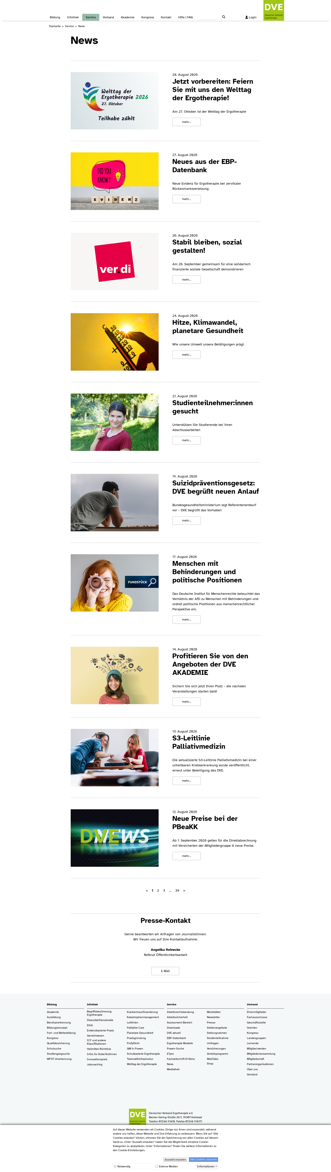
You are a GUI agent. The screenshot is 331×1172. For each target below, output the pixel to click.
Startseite (55, 26)
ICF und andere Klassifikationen (96, 1042)
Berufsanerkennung (59, 1022)
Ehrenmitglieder (256, 1012)
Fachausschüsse (257, 1017)
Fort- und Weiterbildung (61, 1033)
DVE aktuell (174, 1033)
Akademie (53, 1012)
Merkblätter (214, 1012)
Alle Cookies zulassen (203, 1159)
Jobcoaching (94, 1064)
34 (177, 890)
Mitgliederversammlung (261, 1054)
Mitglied (252, 1048)
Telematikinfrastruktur (140, 1059)
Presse (211, 1022)
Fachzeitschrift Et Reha (181, 1059)
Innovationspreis (97, 1059)
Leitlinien (132, 1022)
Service (69, 26)
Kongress (52, 1038)
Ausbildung (54, 1017)
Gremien (252, 1027)
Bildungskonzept (57, 1027)
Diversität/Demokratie (100, 1020)
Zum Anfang (325, 1166)
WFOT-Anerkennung (59, 1059)
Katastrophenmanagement (143, 1017)
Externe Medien (168, 1166)
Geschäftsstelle (256, 1022)
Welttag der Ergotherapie (142, 1064)
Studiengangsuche (58, 1054)
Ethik (90, 1025)
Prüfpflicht (133, 1043)
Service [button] (91, 17)
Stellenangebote (217, 1027)
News (170, 1064)
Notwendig (123, 1166)
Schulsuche (54, 1048)
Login (253, 17)
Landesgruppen (256, 1038)
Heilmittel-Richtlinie (99, 1049)
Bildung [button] (55, 17)
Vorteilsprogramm (217, 1054)
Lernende (253, 1043)
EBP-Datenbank (176, 1038)
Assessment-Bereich (179, 1022)
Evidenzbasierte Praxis (100, 1030)
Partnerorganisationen (260, 1064)
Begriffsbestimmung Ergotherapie (99, 1013)
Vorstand (252, 1074)
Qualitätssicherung (58, 1043)
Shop (210, 1063)
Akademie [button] (127, 17)
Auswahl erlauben (175, 1159)
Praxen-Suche (175, 1048)
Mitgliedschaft (255, 1059)
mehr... (186, 122)
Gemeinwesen (95, 1035)
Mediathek (173, 1069)
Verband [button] (108, 17)
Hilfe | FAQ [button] (185, 17)
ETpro (170, 1054)
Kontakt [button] (166, 17)
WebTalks (212, 1059)
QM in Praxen (135, 1048)
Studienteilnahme (217, 1038)
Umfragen (213, 1043)
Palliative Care (135, 1027)
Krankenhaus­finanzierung (142, 1012)
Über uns (252, 1069)
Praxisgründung (136, 1038)
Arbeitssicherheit (177, 1017)
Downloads (173, 1027)
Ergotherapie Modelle (180, 1043)
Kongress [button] (147, 17)
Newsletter (213, 1017)
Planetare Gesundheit (140, 1033)
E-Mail (165, 971)
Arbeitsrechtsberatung (180, 1012)
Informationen (205, 1166)
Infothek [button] (73, 17)
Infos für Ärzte (95, 1054)
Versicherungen (216, 1048)
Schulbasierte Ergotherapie (143, 1054)
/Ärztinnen (110, 1054)
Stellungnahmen (217, 1033)
